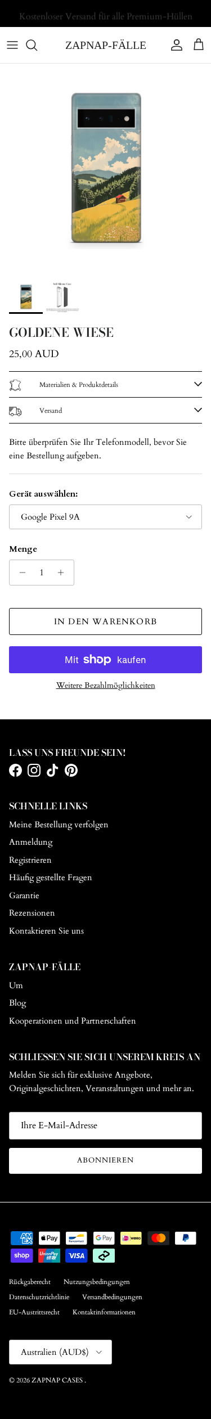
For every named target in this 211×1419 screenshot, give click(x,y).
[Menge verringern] (19, 572)
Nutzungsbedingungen (97, 1281)
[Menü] (12, 45)
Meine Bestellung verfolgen (59, 824)
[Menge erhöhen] (64, 572)
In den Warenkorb (105, 621)
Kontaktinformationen (104, 1312)
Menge (23, 549)
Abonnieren (105, 1160)
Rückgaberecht (30, 1281)
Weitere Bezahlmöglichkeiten (105, 686)
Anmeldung (30, 842)
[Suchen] (37, 45)
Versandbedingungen (112, 1296)
